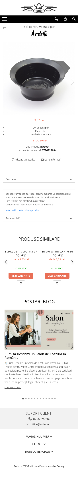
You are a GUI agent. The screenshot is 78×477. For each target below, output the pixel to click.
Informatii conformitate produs (22, 210)
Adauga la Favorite (24, 159)
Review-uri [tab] (13, 218)
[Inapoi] (2, 27)
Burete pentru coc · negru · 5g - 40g (57, 253)
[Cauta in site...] (74, 19)
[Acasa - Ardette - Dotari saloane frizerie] (39, 8)
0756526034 (41, 419)
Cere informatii (52, 159)
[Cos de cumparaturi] (65, 19)
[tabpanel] (39, 78)
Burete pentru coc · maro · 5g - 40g (21, 253)
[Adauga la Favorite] (21, 283)
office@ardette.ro (41, 424)
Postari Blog (39, 301)
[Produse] (5, 20)
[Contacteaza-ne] (56, 19)
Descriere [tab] (11, 179)
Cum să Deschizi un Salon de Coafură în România (35, 356)
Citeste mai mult (13, 387)
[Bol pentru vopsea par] (39, 78)
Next (72, 82)
